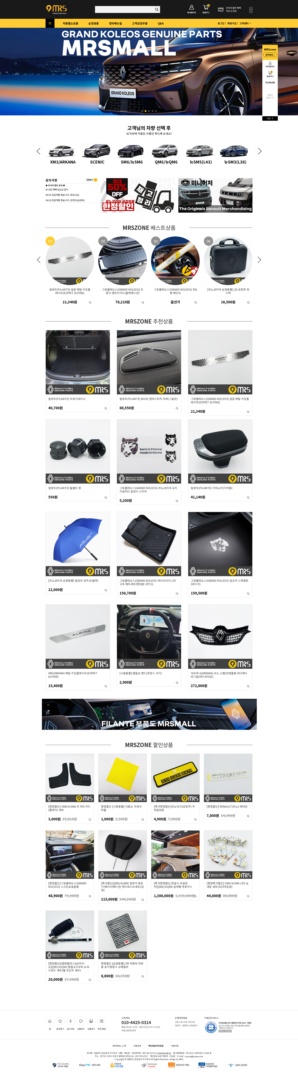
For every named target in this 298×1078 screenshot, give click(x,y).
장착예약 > (270, 54)
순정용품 (93, 23)
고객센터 (244, 23)
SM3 (235, 161)
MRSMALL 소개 (119, 1045)
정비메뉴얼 (115, 23)
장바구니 (270, 74)
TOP (269, 118)
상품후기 (91, 1028)
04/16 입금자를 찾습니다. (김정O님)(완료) (65, 200)
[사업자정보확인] (163, 1053)
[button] (38, 151)
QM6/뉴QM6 (97, 161)
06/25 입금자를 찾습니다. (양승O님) (62, 194)
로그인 (221, 23)
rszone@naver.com (194, 1056)
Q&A (161, 23)
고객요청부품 (140, 23)
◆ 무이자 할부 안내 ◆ (55, 185)
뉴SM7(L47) (201, 161)
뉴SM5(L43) (132, 161)
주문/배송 (101, 1028)
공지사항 (70, 1028)
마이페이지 (270, 66)
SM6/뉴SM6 (63, 161)
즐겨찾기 (60, 1028)
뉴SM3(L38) (166, 161)
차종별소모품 (70, 23)
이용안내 (137, 1045)
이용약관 (174, 1045)
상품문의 (81, 1028)
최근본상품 (270, 82)
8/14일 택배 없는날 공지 (57, 189)
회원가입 (231, 23)
